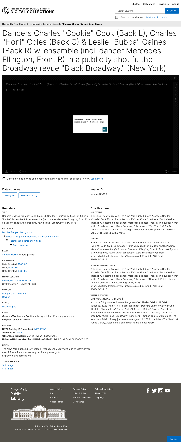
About (175, 4)
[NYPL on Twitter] (154, 391)
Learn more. (97, 178)
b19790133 (40, 329)
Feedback (174, 439)
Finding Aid (10, 195)
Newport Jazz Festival (14, 293)
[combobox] (140, 11)
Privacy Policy (79, 389)
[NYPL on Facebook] (148, 391)
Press (52, 393)
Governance (78, 402)
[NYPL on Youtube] (167, 391)
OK (104, 129)
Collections (149, 4)
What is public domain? (157, 17)
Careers (54, 397)
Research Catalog (29, 195)
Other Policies (79, 393)
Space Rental (56, 402)
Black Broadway (21, 245)
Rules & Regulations (104, 389)
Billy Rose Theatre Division (16, 280)
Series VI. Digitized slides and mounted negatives (32, 236)
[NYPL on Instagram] (160, 391)
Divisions (164, 4)
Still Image (7, 365)
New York (14, 267)
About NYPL (100, 393)
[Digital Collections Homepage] (28, 10)
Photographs (9, 306)
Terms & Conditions (82, 397)
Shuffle (136, 4)
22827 (19, 332)
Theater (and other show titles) (25, 240)
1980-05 (22, 264)
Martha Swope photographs (17, 232)
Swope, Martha (10, 254)
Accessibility (56, 389)
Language (99, 397)
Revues (6, 297)
